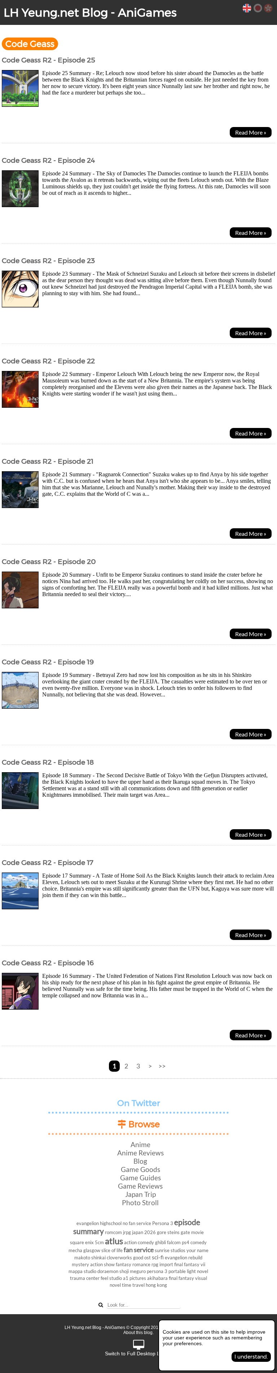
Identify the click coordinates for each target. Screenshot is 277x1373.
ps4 (185, 1242)
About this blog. (138, 1332)
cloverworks (119, 1257)
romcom (113, 1232)
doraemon (107, 1271)
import (166, 1264)
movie (197, 1232)
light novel (197, 1271)
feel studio (111, 1278)
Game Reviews (140, 1186)
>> (162, 1066)
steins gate (178, 1232)
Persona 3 (162, 1223)
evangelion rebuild (183, 1257)
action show (102, 1264)
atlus (114, 1241)
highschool (111, 1223)
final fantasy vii (189, 1264)
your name (197, 1250)
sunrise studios (170, 1250)
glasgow (91, 1250)
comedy (198, 1242)
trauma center (85, 1278)
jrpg (127, 1232)
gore (161, 1232)
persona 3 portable (166, 1271)
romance (141, 1264)
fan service (139, 1250)
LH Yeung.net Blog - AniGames (90, 12)
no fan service (137, 1223)
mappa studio (82, 1271)
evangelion (87, 1223)
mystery (80, 1264)
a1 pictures (134, 1278)
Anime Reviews (140, 1153)
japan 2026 (144, 1232)
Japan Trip (140, 1194)
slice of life (112, 1250)
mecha (75, 1250)
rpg (154, 1264)
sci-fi (158, 1257)
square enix (82, 1242)
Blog (140, 1161)
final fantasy (181, 1278)
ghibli (160, 1242)
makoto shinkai (90, 1257)
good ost (142, 1257)
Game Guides (140, 1177)
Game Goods (140, 1169)
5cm (99, 1242)
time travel (133, 1285)
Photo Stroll (140, 1202)
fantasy (123, 1264)
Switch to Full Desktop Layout (138, 1353)
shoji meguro (132, 1271)
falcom (174, 1242)
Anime (140, 1144)
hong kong (156, 1285)
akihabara (157, 1278)
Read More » (250, 132)
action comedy (139, 1242)
